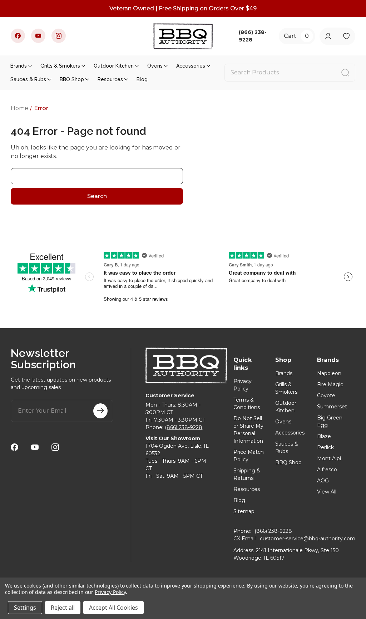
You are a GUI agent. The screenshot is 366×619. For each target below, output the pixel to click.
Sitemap (243, 511)
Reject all (63, 607)
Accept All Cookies (113, 607)
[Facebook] (18, 36)
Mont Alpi (329, 458)
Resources (110, 79)
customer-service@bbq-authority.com (307, 538)
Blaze (324, 436)
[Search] (345, 72)
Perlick (325, 447)
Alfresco (327, 469)
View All (326, 491)
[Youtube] (38, 36)
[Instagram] (58, 36)
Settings (25, 607)
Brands (18, 66)
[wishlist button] (346, 36)
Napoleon (329, 373)
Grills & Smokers (60, 66)
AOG (323, 480)
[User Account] (328, 36)
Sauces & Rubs (28, 79)
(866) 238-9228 (183, 427)
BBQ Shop (72, 79)
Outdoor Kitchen (114, 66)
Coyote (326, 395)
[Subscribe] (100, 410)
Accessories (190, 66)
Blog (142, 79)
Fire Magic (330, 384)
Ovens (155, 66)
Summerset (332, 406)
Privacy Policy (110, 592)
